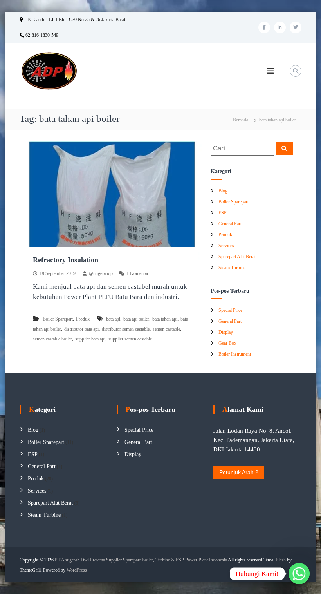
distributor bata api (81, 329)
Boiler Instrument (234, 354)
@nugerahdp (101, 273)
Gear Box (227, 343)
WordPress (77, 570)
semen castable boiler (52, 339)
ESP (222, 213)
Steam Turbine (231, 267)
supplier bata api (90, 339)
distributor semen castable (126, 329)
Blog (222, 191)
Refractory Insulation (65, 260)
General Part (230, 223)
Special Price (230, 310)
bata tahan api (164, 319)
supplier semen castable (130, 339)
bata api (113, 319)
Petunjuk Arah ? (238, 472)
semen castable (166, 329)
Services (226, 245)
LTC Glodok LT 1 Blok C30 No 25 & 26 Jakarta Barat (74, 19)
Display (225, 332)
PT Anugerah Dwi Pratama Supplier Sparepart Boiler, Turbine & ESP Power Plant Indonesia (141, 560)
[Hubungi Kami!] (299, 573)
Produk (83, 319)
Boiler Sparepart (58, 319)
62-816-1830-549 (41, 35)
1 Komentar (137, 273)
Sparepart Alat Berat (237, 256)
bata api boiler (136, 319)
